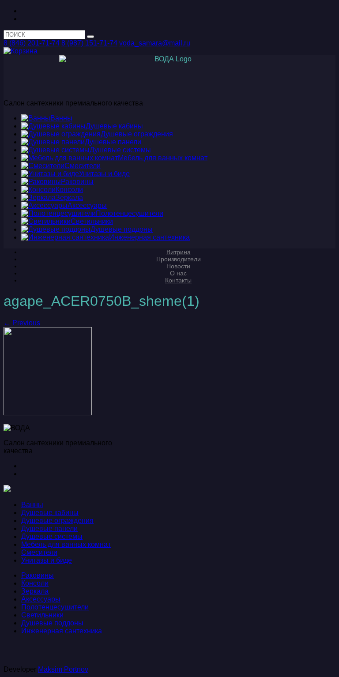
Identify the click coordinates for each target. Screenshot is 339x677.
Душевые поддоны (52, 623)
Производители (178, 259)
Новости (178, 266)
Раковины (37, 575)
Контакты (178, 280)
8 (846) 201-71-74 (32, 43)
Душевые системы (52, 536)
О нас (178, 273)
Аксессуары (40, 599)
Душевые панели (49, 528)
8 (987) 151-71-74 (89, 43)
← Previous (22, 323)
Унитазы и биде (46, 560)
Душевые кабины (50, 512)
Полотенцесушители (55, 607)
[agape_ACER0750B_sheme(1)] (48, 413)
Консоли (35, 583)
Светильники (42, 615)
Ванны (32, 504)
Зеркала (35, 591)
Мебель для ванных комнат (66, 544)
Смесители (39, 552)
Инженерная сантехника (61, 631)
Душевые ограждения (57, 520)
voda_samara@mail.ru (154, 43)
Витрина (178, 252)
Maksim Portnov (63, 669)
